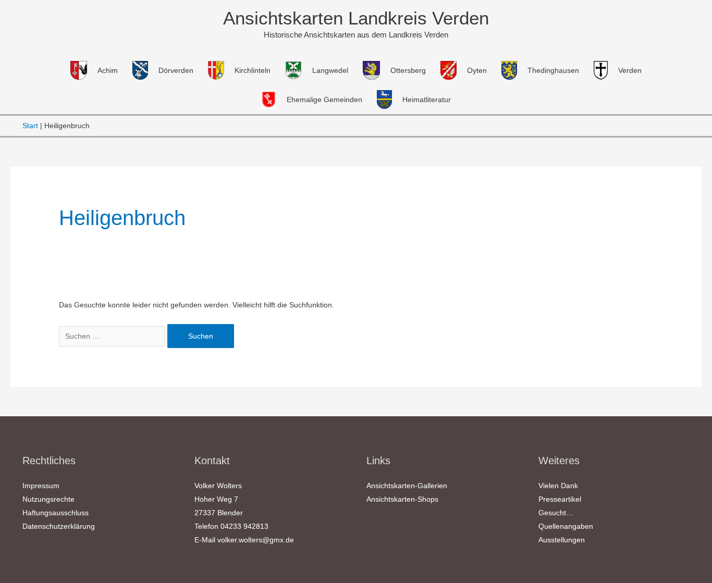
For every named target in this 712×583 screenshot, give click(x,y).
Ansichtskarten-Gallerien (406, 485)
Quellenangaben (565, 526)
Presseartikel (559, 499)
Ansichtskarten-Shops (402, 499)
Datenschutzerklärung (58, 526)
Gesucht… (555, 512)
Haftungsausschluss (55, 512)
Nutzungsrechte (48, 499)
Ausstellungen (561, 540)
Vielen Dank (558, 485)
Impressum (40, 485)
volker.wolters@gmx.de (255, 540)
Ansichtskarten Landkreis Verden (356, 18)
